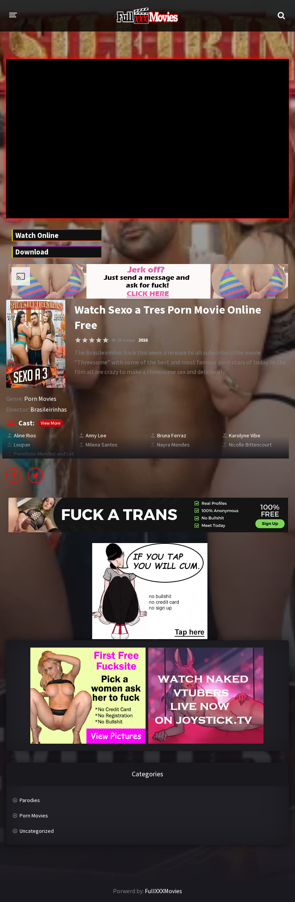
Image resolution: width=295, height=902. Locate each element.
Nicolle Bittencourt (250, 444)
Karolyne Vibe (244, 435)
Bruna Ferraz (171, 435)
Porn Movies (40, 398)
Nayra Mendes (173, 444)
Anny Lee (96, 435)
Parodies (30, 800)
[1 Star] (78, 340)
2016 (143, 340)
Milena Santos (102, 444)
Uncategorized (37, 830)
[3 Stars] (91, 340)
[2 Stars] (84, 340)
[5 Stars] (105, 340)
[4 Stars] (98, 340)
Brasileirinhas (48, 409)
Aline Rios (25, 435)
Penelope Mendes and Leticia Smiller (56, 453)
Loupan (22, 444)
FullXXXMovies (163, 891)
